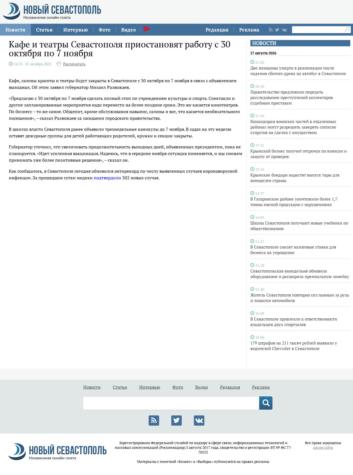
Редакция (217, 29)
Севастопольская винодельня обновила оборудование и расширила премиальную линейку (299, 273)
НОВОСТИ (264, 43)
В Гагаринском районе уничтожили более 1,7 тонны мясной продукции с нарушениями (293, 201)
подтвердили (107, 178)
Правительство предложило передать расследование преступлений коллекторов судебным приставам (291, 97)
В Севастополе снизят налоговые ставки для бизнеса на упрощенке (293, 249)
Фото (105, 29)
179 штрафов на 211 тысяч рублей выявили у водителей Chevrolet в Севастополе (293, 345)
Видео (128, 29)
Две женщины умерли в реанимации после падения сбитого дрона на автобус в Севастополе (298, 70)
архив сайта (323, 447)
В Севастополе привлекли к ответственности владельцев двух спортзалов (293, 321)
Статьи (44, 29)
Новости (15, 29)
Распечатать (74, 64)
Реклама (249, 29)
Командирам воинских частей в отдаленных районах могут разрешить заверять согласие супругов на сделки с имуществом (293, 127)
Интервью (75, 29)
